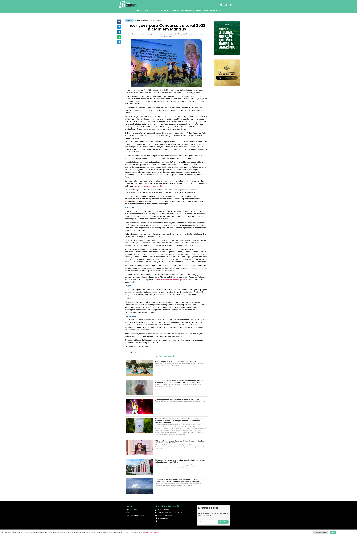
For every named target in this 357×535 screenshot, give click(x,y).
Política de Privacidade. (151, 532)
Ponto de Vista (215, 11)
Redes (206, 11)
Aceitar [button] (333, 532)
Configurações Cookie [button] (320, 532)
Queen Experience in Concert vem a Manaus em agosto (177, 400)
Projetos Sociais (187, 11)
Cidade (152, 11)
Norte (160, 11)
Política (167, 11)
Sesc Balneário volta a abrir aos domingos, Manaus (175, 361)
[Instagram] (226, 4)
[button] (119, 22)
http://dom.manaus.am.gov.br (171, 279)
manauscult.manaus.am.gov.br (148, 186)
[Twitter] (230, 4)
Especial (199, 11)
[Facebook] (221, 4)
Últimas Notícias (142, 11)
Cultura (176, 11)
